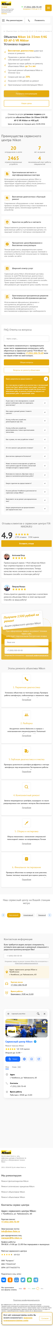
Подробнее (26, 700)
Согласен (45, 1318)
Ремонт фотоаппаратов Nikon (15, 1181)
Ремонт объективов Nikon (13, 1192)
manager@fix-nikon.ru (11, 1238)
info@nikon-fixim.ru (10, 1231)
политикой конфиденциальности (37, 655)
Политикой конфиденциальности (26, 963)
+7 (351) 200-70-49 (33, 7)
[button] (3, 915)
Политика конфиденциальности (26, 1300)
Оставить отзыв (26, 543)
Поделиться (3, 1280)
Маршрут (14, 1059)
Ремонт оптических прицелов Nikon (17, 1186)
